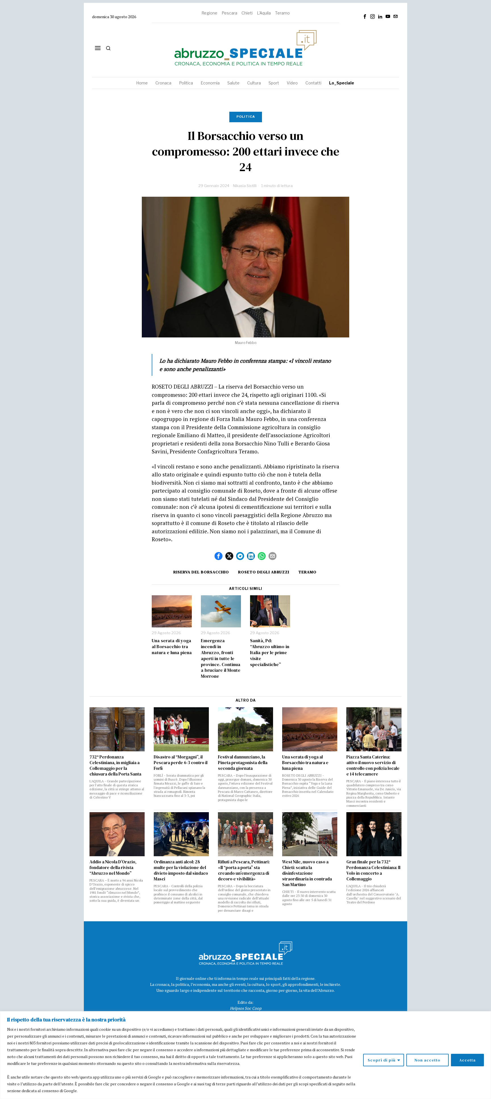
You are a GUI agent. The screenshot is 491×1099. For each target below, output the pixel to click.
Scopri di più (382, 1060)
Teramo (282, 13)
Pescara (229, 13)
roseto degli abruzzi (263, 572)
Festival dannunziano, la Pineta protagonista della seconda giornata (242, 762)
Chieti (247, 13)
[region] (245, 1055)
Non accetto (427, 1060)
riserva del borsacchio (201, 572)
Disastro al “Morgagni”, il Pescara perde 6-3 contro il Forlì (180, 762)
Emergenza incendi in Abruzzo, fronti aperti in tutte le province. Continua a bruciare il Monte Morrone (220, 658)
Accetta (467, 1060)
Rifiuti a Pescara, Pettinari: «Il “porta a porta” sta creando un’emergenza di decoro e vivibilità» (244, 870)
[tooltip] (364, 16)
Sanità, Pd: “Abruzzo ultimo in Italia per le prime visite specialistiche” (269, 652)
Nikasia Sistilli (245, 185)
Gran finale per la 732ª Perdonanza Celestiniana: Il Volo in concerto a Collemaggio (373, 870)
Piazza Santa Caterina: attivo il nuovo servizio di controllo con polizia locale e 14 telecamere (373, 765)
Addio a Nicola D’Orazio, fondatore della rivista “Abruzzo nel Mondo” (113, 867)
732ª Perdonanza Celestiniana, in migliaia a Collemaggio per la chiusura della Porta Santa (115, 765)
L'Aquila (263, 13)
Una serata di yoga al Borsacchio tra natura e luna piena (172, 646)
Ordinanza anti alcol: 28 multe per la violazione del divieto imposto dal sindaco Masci (181, 870)
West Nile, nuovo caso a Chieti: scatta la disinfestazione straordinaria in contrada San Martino (307, 873)
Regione (209, 13)
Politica (245, 117)
